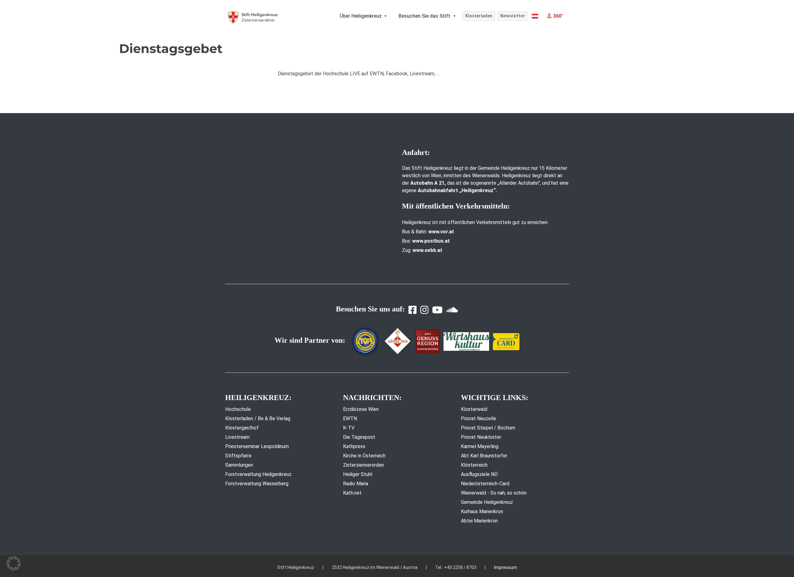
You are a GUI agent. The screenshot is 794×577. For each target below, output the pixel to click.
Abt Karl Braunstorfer (484, 456)
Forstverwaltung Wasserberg (256, 484)
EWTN (350, 418)
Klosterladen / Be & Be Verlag (257, 418)
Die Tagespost (359, 437)
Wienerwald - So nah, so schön (494, 493)
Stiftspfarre (238, 456)
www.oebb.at (427, 250)
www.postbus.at (431, 241)
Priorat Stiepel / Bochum (488, 428)
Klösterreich (474, 465)
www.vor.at (441, 232)
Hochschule (238, 409)
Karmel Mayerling (479, 446)
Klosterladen (478, 15)
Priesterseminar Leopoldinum (257, 446)
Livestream (237, 437)
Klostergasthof (242, 428)
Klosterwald (474, 409)
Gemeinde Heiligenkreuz (487, 502)
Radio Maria (355, 484)
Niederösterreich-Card (485, 484)
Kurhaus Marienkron (482, 511)
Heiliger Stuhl (357, 474)
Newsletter (512, 15)
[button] (535, 16)
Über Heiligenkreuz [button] (361, 16)
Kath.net (352, 493)
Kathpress (354, 446)
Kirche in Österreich (364, 456)
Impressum (505, 567)
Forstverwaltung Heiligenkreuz (258, 474)
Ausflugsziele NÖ (479, 474)
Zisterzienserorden (363, 465)
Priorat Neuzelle (478, 418)
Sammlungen (239, 465)
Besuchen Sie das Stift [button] (425, 16)
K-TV (349, 428)
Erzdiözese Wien (361, 409)
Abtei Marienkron (479, 521)
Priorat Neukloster (481, 437)
